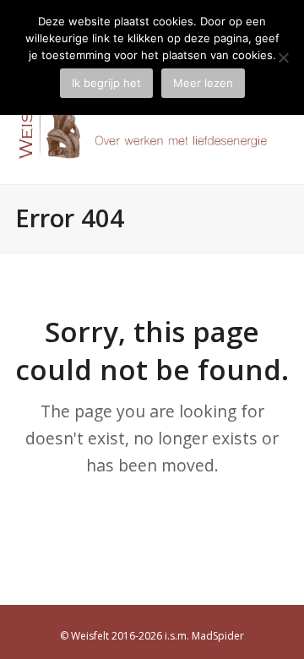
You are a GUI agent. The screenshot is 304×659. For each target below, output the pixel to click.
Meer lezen (203, 83)
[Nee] (282, 57)
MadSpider (218, 636)
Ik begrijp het (106, 83)
